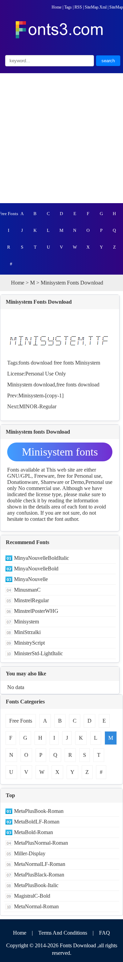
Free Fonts (8, 213)
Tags (68, 7)
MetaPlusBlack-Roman (39, 875)
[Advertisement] (61, 138)
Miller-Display (29, 853)
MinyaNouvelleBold (36, 568)
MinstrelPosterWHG (36, 611)
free (58, 363)
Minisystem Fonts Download (39, 302)
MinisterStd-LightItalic (38, 653)
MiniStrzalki (27, 632)
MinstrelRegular (31, 600)
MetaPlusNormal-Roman (41, 843)
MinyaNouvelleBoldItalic (41, 558)
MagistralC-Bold (32, 896)
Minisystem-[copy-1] (41, 395)
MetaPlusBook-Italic (36, 885)
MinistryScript (29, 643)
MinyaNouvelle (31, 579)
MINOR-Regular (37, 406)
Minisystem (87, 363)
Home (57, 7)
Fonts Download (78, 945)
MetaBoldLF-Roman (36, 822)
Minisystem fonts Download (60, 453)
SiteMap (116, 7)
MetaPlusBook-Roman (39, 811)
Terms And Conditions (62, 933)
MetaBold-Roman (33, 832)
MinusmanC (27, 590)
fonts (24, 363)
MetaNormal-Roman (36, 906)
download (41, 363)
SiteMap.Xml (96, 7)
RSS (78, 7)
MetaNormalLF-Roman (39, 864)
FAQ (104, 933)
